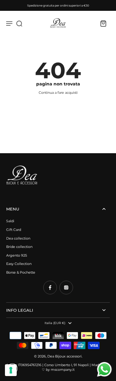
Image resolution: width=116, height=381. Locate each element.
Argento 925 (16, 255)
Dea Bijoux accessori (64, 356)
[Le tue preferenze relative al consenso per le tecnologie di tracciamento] (11, 370)
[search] (19, 23)
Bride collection (19, 247)
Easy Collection (19, 264)
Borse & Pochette (20, 272)
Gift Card (13, 229)
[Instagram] (66, 287)
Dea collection (18, 238)
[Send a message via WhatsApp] (104, 369)
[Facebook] (50, 287)
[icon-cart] (103, 23)
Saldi (10, 221)
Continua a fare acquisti (58, 92)
